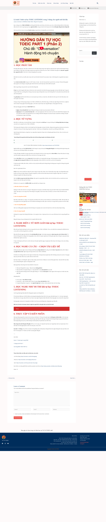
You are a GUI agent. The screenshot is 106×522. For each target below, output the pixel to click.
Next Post (73, 378)
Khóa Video (56, 3)
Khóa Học (49, 3)
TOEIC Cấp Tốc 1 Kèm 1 (85, 217)
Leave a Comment (18, 21)
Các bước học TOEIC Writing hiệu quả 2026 (69, 442)
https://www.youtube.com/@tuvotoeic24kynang (51, 366)
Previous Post (11, 378)
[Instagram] (5, 443)
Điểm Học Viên (41, 3)
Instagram (82, 443)
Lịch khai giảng (83, 440)
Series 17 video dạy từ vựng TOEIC (21, 340)
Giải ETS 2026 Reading (85, 223)
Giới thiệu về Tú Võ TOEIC (84, 435)
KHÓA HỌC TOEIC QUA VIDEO (85, 219)
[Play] (81, 205)
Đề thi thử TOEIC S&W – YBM (85, 260)
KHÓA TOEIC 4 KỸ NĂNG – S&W (86, 262)
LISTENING (24, 21)
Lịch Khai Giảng (64, 3)
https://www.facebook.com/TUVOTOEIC (50, 145)
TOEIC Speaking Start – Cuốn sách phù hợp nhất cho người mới (65, 441)
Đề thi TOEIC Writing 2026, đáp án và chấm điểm (68, 438)
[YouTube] (8, 443)
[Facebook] (2, 443)
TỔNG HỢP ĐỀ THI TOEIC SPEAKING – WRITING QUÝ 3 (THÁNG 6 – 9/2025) (63, 443)
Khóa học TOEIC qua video (85, 438)
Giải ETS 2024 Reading (85, 227)
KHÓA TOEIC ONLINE (83, 212)
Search (80, 50)
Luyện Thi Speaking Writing (86, 221)
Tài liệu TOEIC (30, 21)
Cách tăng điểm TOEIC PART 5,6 (20, 346)
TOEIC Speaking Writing (85, 215)
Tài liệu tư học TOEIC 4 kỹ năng (85, 258)
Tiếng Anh (36, 21)
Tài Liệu (34, 3)
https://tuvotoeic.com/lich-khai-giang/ (29, 356)
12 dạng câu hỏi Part (18, 343)
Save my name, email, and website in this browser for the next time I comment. (32, 414)
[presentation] (86, 179)
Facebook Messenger (84, 442)
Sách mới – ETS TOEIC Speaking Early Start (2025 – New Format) (65, 439)
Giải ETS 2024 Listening (85, 225)
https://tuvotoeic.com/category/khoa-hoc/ (27, 359)
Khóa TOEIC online (83, 437)
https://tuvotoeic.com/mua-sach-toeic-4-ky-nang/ (26, 362)
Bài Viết (71, 3)
